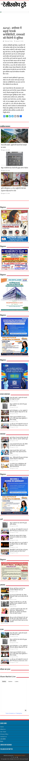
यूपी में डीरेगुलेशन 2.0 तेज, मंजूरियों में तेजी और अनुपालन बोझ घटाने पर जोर (13, 189)
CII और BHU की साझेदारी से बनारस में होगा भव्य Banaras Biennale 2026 (19, 424)
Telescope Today (9, 41)
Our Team (3, 732)
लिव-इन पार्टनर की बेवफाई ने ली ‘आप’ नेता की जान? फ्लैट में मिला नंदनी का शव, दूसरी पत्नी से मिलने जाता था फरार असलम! (19, 619)
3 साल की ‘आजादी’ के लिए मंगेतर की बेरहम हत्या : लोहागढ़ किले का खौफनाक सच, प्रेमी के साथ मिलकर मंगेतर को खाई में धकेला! (18, 611)
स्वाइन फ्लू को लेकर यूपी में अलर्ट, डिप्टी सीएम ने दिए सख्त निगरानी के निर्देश (18, 451)
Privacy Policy (4, 734)
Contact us (3, 737)
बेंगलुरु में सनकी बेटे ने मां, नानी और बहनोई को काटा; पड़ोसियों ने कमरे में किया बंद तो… (18, 603)
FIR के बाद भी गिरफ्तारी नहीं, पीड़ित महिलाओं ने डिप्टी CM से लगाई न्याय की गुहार (19, 596)
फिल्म (1, 741)
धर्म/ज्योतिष (3, 739)
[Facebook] (11, 757)
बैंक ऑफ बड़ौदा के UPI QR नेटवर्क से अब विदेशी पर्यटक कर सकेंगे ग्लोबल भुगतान (18, 544)
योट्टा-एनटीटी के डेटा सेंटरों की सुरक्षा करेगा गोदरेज (14, 168)
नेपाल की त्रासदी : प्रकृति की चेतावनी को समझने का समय (18, 398)
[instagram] (17, 757)
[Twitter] (13, 757)
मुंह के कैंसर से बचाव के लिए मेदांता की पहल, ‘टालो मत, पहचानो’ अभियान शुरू (19, 438)
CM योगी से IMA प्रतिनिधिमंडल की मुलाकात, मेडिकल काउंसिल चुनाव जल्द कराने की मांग (18, 465)
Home (2, 727)
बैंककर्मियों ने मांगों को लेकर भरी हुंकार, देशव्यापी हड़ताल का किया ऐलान (19, 550)
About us (2, 729)
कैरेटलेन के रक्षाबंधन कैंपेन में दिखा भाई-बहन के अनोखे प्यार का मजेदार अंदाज (18, 537)
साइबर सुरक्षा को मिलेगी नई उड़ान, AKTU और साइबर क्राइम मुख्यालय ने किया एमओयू (18, 418)
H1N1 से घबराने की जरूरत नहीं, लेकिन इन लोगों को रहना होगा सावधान (19, 444)
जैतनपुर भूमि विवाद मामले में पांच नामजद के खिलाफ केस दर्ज (17, 589)
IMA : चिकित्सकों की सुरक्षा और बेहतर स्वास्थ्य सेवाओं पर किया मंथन (19, 458)
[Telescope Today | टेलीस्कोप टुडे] (14, 4)
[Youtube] (15, 757)
